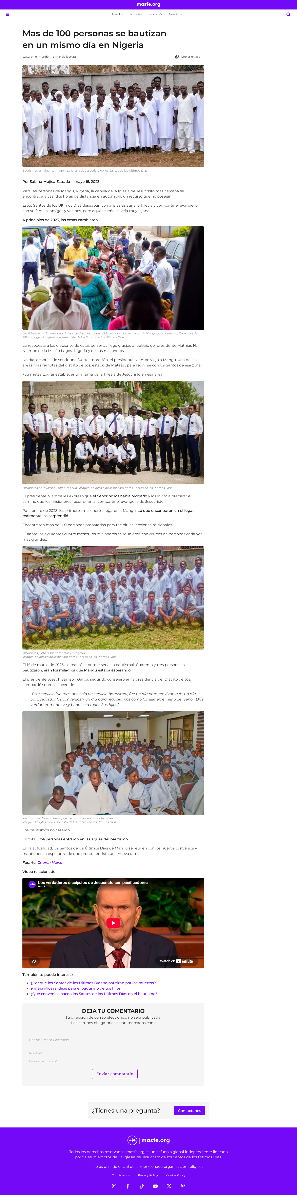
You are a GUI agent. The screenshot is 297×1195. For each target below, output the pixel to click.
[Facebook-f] (128, 1186)
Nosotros (175, 14)
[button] (7, 14)
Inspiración (155, 14)
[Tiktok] (141, 1186)
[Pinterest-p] (183, 1186)
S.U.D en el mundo (35, 56)
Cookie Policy (175, 1175)
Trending (118, 14)
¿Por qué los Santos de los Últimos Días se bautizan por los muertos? (93, 983)
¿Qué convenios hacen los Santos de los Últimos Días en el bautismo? (94, 994)
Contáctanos (121, 1175)
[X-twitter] (169, 1186)
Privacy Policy (148, 1175)
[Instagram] (114, 1186)
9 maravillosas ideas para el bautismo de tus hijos (76, 988)
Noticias (136, 14)
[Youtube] (155, 1186)
